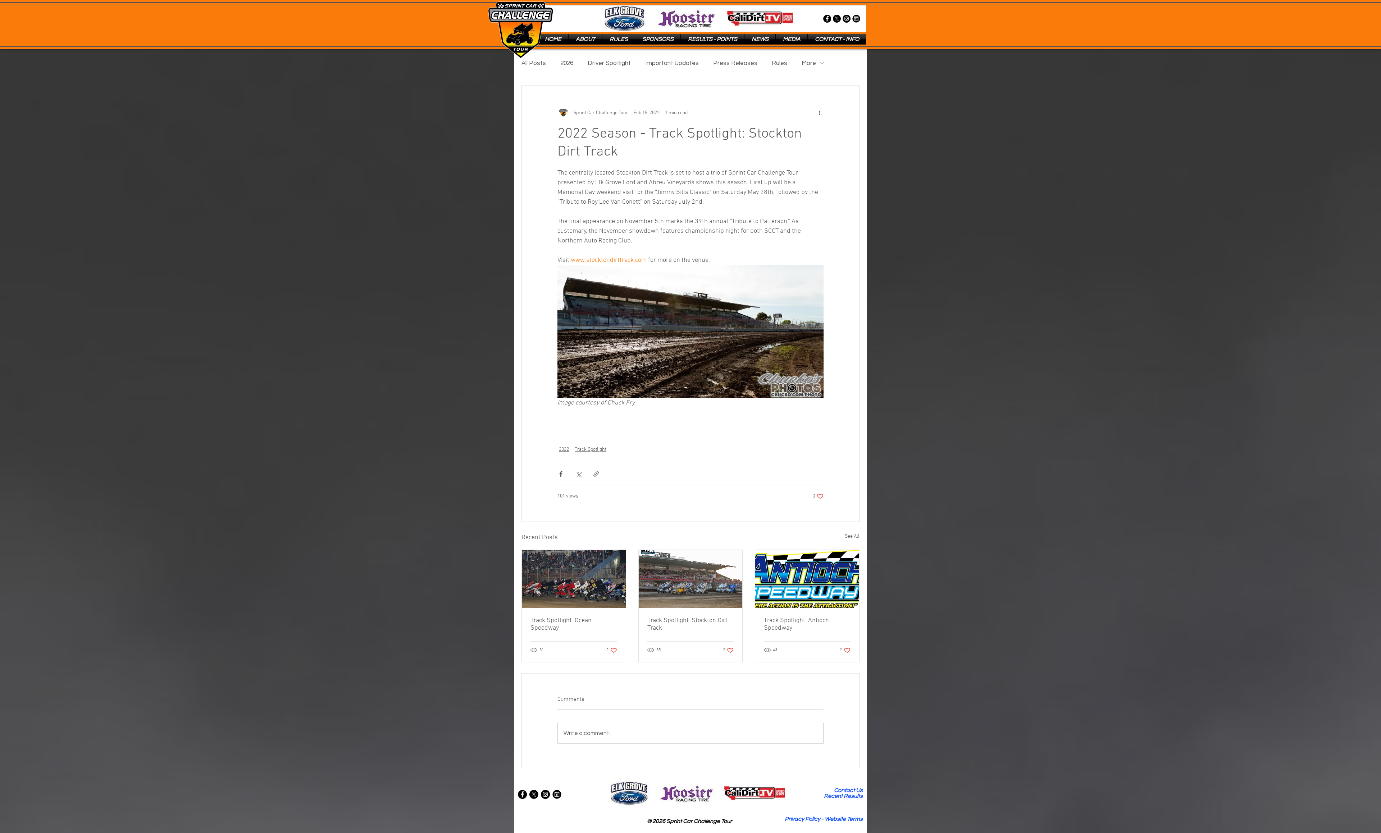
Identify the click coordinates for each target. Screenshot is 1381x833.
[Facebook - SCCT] (827, 19)
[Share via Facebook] (560, 474)
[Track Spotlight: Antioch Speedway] (807, 579)
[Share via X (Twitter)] (578, 474)
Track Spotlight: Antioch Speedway (796, 624)
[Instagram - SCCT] (847, 19)
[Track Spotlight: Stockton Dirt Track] (691, 579)
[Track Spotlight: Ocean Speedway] (574, 579)
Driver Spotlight (609, 63)
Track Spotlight (590, 449)
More (809, 63)
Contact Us (848, 790)
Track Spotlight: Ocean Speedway (561, 624)
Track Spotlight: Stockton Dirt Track (687, 624)
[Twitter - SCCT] (837, 19)
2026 (566, 63)
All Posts (533, 63)
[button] (585, 39)
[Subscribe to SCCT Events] (856, 19)
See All (852, 536)
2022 (564, 449)
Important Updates (672, 63)
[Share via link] (596, 474)
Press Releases (735, 63)
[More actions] (819, 112)
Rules (779, 63)
